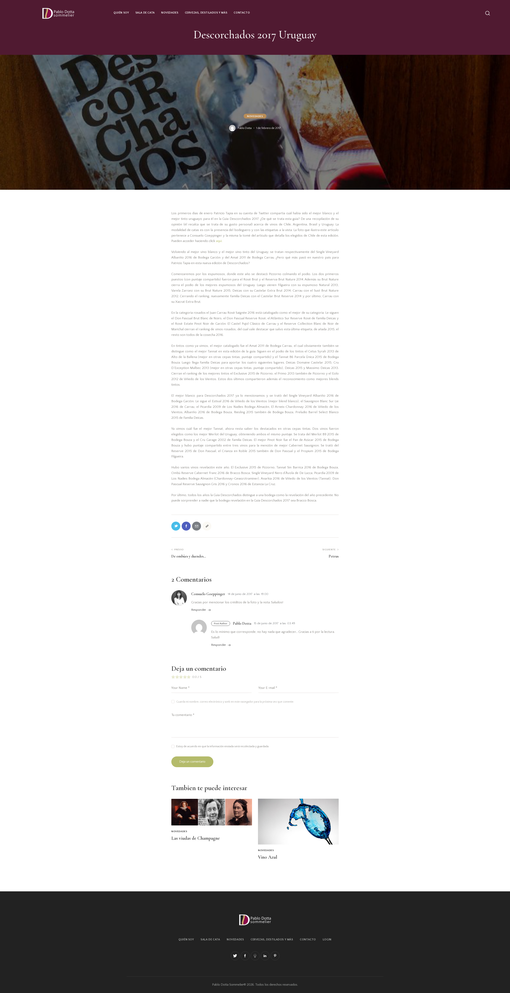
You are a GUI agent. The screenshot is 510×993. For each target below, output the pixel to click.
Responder (198, 610)
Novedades (255, 116)
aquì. (219, 241)
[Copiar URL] (206, 526)
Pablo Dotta (242, 623)
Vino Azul (267, 857)
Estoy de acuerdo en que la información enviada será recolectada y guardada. (222, 746)
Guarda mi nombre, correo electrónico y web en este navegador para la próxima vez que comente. (235, 701)
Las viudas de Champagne (195, 838)
